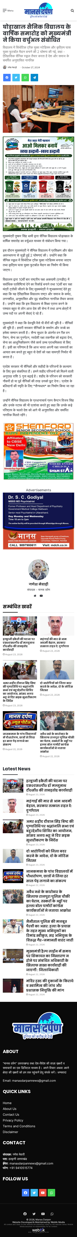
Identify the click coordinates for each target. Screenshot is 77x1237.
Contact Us (11, 1114)
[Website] (36, 596)
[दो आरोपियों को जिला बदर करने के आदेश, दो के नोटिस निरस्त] (57, 669)
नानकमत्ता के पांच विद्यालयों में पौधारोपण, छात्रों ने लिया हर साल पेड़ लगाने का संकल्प (19, 739)
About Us (9, 1109)
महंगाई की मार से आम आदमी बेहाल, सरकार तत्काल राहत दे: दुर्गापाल (54, 642)
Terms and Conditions (19, 1126)
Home (7, 1103)
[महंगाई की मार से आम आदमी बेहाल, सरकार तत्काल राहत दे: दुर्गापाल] (57, 626)
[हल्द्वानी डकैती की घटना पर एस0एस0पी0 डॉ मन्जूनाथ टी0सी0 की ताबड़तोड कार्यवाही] (20, 626)
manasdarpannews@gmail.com (34, 1080)
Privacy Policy (13, 1120)
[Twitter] (16, 77)
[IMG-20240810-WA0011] (38, 548)
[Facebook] (7, 77)
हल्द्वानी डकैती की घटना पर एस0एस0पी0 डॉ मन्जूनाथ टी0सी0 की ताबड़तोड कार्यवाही (19, 644)
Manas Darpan (43, 1219)
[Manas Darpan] (38, 10)
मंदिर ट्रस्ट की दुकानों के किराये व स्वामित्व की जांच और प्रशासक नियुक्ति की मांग (49, 986)
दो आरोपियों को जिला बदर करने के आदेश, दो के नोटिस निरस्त (56, 686)
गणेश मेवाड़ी (12, 67)
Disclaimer (10, 1132)
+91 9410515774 (21, 1168)
